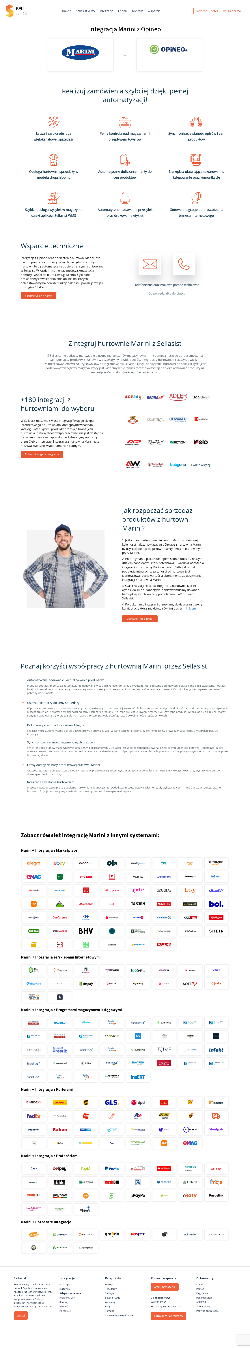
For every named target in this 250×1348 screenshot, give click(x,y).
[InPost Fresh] (59, 876)
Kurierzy (64, 1302)
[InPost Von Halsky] (164, 931)
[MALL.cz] (164, 903)
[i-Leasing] (164, 1195)
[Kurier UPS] (86, 1102)
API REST (201, 1302)
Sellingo (109, 1293)
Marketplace (66, 1284)
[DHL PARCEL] (59, 1102)
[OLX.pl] (112, 863)
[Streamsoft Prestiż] (59, 1049)
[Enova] (112, 1036)
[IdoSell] (138, 970)
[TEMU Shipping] (164, 1143)
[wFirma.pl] (86, 1022)
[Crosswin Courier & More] (138, 1143)
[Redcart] (112, 983)
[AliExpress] (112, 890)
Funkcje (66, 11)
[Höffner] (216, 917)
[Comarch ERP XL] (216, 1022)
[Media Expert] (190, 903)
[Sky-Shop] (138, 983)
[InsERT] (138, 1076)
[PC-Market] (190, 1036)
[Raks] (216, 1036)
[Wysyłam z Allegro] (216, 1116)
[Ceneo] (34, 1234)
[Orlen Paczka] (86, 1116)
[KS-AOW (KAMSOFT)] (138, 1036)
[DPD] (138, 1102)
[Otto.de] (86, 876)
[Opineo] (59, 1234)
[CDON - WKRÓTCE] (86, 944)
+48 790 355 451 (159, 1302)
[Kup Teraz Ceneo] (190, 863)
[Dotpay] (59, 1168)
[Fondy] (190, 1182)
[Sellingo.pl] (34, 970)
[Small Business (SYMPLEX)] (34, 1049)
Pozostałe (65, 1311)
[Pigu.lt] (216, 876)
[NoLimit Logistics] (164, 1116)
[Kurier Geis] (190, 1102)
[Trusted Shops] (34, 1247)
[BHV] (86, 931)
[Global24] (190, 1129)
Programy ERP (67, 1298)
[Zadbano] (34, 1129)
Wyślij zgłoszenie (165, 1287)
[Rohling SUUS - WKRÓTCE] (86, 1129)
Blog (107, 1306)
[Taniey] (138, 903)
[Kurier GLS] (112, 1102)
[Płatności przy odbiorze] (112, 1195)
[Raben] (59, 1129)
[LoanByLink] (34, 1209)
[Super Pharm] (138, 917)
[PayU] (86, 1168)
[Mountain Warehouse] (138, 931)
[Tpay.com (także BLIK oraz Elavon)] (34, 1168)
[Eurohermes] (138, 1129)
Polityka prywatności (207, 1311)
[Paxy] (112, 1143)
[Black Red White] (86, 890)
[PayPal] (112, 1168)
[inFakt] (216, 1049)
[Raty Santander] (164, 1168)
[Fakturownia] (190, 1049)
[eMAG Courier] (190, 1143)
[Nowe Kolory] (34, 1143)
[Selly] (216, 983)
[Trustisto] (216, 1234)
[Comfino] (59, 1209)
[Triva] (164, 1049)
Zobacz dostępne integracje (42, 454)
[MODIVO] (138, 876)
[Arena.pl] (86, 863)
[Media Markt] (86, 903)
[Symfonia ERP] (138, 1049)
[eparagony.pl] (59, 1063)
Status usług (203, 1306)
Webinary (110, 1302)
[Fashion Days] (34, 917)
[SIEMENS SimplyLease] (190, 1168)
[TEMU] (34, 903)
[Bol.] (216, 903)
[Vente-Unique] (112, 917)
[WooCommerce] (112, 970)
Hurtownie (65, 1289)
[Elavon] (86, 1209)
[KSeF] (164, 1063)
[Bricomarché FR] (59, 931)
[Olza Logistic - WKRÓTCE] (112, 1129)
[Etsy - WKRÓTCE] (190, 890)
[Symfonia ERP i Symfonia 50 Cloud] (164, 1022)
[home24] (112, 903)
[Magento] (59, 970)
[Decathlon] (164, 876)
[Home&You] (190, 876)
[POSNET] (138, 1234)
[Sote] (190, 983)
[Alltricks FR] (112, 931)
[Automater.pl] (190, 1234)
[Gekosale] (190, 970)
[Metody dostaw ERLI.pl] (86, 1143)
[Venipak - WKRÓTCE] (216, 1129)
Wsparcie (154, 11)
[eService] (164, 1182)
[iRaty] (190, 1195)
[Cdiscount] (216, 890)
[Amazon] (216, 863)
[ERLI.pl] (164, 863)
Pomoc (200, 1289)
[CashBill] (112, 1182)
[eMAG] (34, 876)
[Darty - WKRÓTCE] (59, 944)
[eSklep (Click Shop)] (164, 970)
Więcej (21, 1316)
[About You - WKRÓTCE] (112, 944)
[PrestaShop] (86, 970)
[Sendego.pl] (34, 1102)
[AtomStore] (164, 983)
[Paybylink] (216, 1195)
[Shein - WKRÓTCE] (216, 931)
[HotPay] (34, 1182)
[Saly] (216, 970)
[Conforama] (59, 917)
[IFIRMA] (86, 1063)
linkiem (191, 608)
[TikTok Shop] (190, 931)
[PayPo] (138, 1195)
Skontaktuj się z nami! (38, 296)
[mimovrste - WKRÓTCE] (138, 944)
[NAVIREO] (59, 1022)
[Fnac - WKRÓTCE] (34, 944)
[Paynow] (59, 1195)
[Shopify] (86, 983)
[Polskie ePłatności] (86, 1195)
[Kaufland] (112, 876)
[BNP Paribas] (86, 1182)
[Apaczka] (216, 1102)
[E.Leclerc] (164, 917)
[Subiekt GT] (138, 1022)
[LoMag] (164, 1036)
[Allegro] (34, 863)
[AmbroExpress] (138, 1116)
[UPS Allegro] (190, 1116)
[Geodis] (164, 1129)
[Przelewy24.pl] (138, 1168)
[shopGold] (59, 983)
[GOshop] (34, 997)
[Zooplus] (34, 931)
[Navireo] (138, 1063)
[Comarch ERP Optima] (190, 1022)
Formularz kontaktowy (168, 1316)
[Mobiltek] (34, 1195)
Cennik (122, 11)
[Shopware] (34, 983)
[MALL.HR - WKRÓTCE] (164, 944)
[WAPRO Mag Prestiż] (59, 1036)
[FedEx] (34, 1116)
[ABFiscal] (59, 1247)
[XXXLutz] (190, 917)
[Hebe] (138, 890)
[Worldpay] (216, 1168)
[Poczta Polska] (164, 1102)
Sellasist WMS (85, 11)
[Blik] (59, 1182)
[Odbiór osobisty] (112, 1116)
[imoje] (216, 1182)
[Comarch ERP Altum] (86, 1036)
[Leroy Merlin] (59, 903)
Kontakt (137, 11)
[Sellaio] (59, 997)
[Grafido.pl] (112, 1234)
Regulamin (202, 1293)
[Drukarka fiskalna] (164, 1234)
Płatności (64, 1306)
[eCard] (138, 1182)
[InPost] (59, 1143)
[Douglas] (164, 890)
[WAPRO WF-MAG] (34, 1022)
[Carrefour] (86, 917)
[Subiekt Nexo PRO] (112, 1022)
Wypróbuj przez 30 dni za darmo (219, 11)
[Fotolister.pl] (86, 1234)
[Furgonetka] (59, 1116)
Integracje (106, 11)
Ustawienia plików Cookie (119, 1315)
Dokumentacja (204, 1298)
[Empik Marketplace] (138, 863)
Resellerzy (111, 1289)
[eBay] (59, 863)
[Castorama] (59, 890)
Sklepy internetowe (70, 1293)
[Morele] (34, 890)
